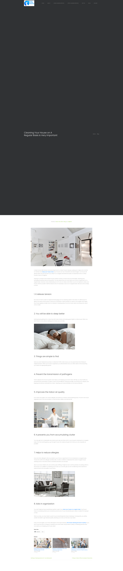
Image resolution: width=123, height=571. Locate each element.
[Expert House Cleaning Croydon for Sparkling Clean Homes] (42, 543)
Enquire (95, 3)
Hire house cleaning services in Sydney (76, 522)
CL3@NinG (69, 221)
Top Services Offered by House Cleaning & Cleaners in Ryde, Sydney (79, 549)
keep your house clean (48, 272)
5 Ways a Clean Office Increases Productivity (82, 558)
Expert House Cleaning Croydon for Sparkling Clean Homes (42, 549)
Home (43, 3)
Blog (89, 3)
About (48, 3)
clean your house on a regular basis (72, 509)
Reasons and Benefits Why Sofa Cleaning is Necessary (60, 549)
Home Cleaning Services (59, 3)
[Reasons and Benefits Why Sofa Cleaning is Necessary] (61, 543)
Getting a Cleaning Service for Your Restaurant (41, 558)
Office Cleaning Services (73, 3)
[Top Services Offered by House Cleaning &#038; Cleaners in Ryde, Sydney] (79, 543)
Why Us (83, 3)
